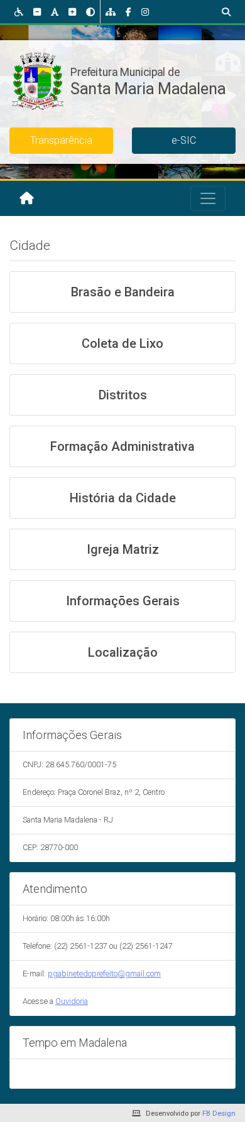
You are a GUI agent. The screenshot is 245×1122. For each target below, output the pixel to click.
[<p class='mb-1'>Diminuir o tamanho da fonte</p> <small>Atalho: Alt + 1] (37, 11)
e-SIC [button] (184, 140)
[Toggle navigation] (208, 198)
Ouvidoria (71, 1001)
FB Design (219, 1113)
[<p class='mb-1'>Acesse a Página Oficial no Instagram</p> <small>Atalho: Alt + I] (145, 11)
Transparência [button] (61, 140)
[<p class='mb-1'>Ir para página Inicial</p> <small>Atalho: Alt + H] (26, 198)
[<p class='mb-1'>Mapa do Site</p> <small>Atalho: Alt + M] (111, 11)
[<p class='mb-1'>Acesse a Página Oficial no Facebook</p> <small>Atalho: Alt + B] (128, 11)
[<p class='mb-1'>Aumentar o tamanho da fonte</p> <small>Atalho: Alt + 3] (72, 11)
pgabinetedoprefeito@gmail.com (104, 973)
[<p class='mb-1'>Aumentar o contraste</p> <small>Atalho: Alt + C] (90, 11)
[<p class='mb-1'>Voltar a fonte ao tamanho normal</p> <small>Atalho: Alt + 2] (54, 11)
